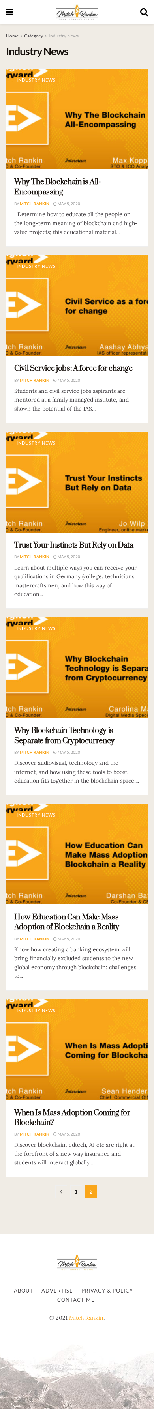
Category (33, 36)
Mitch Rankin (34, 203)
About (23, 1291)
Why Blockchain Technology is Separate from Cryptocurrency (64, 736)
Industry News (64, 36)
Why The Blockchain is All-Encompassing (57, 187)
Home (12, 36)
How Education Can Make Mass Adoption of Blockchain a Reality (66, 922)
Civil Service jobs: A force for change (73, 369)
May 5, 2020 (68, 203)
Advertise (57, 1291)
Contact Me (76, 1300)
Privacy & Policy (107, 1291)
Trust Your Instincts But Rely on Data (73, 545)
